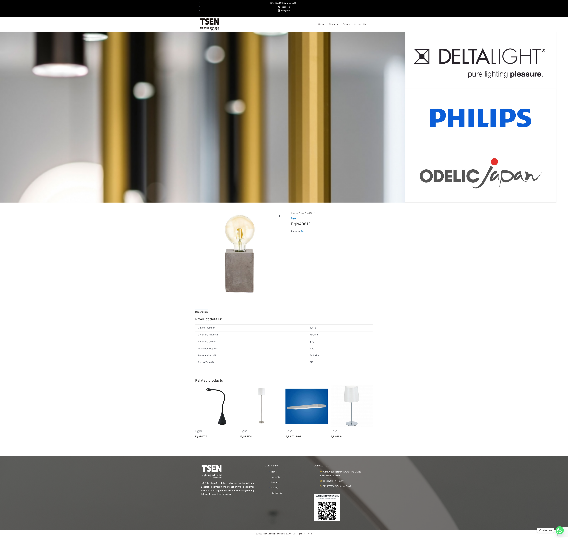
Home (321, 24)
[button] (279, 216)
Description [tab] (201, 311)
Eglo (301, 213)
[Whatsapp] (560, 530)
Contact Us (360, 24)
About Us (333, 24)
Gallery (346, 24)
